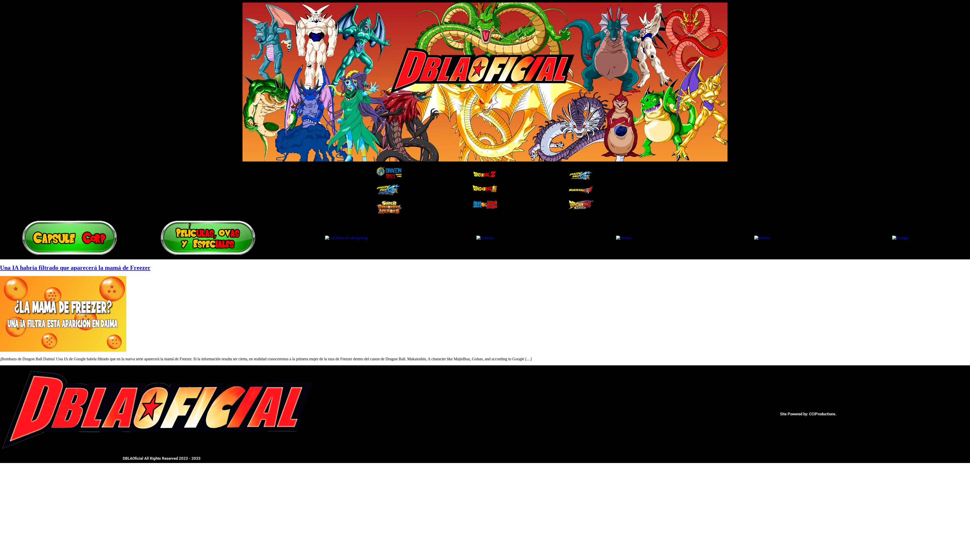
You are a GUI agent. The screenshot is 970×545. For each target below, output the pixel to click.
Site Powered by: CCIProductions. (808, 414)
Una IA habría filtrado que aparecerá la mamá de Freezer (75, 267)
